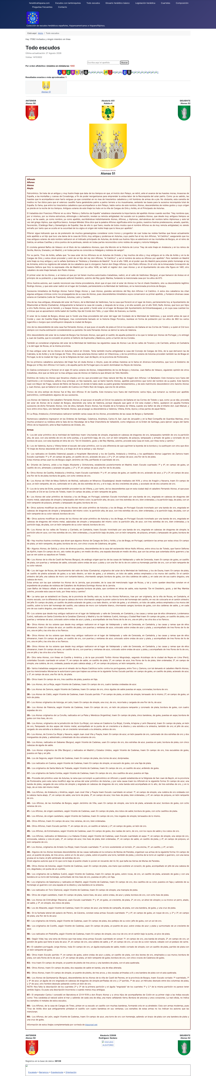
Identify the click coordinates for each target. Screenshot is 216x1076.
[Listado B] (64, 72)
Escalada (32, 1072)
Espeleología (57, 1072)
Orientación (71, 1072)
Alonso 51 (46, 92)
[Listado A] (60, 72)
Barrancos (44, 1072)
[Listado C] (68, 72)
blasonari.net (91, 1024)
